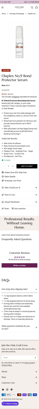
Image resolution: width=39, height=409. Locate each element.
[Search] (32, 7)
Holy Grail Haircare (15, 399)
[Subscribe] (35, 357)
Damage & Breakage (17, 13)
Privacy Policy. (7, 365)
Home (4, 13)
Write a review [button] (19, 265)
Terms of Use (29, 363)
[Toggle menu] (2, 7)
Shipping (15, 97)
